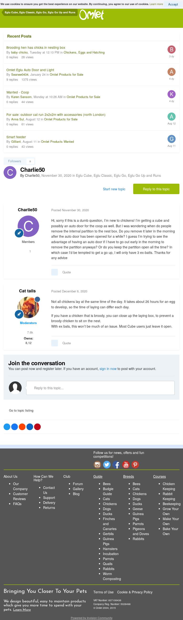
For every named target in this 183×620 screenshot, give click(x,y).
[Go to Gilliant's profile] (172, 139)
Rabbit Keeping (169, 496)
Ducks (107, 513)
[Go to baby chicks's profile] (172, 49)
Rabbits (108, 568)
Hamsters (110, 548)
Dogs (107, 508)
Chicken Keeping (169, 486)
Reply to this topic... (48, 387)
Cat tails (27, 291)
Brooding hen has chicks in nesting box (35, 47)
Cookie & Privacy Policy (134, 592)
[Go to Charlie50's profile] (10, 172)
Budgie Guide (108, 491)
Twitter (107, 464)
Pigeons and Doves (141, 531)
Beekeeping (172, 503)
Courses (159, 476)
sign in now (108, 368)
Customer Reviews (20, 496)
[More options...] (171, 210)
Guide (97, 476)
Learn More (22, 610)
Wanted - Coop (17, 92)
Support (49, 497)
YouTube (126, 464)
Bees (107, 483)
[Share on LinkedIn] (29, 426)
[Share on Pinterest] (37, 426)
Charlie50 (27, 210)
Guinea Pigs (108, 541)
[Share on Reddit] (22, 426)
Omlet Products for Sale (66, 74)
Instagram (97, 464)
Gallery (78, 488)
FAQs (17, 503)
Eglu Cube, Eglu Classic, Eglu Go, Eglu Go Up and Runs (118, 175)
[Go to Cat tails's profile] (28, 307)
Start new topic (114, 189)
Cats (106, 498)
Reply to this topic (156, 189)
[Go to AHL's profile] (172, 72)
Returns (49, 507)
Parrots (108, 558)
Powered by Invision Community (91, 618)
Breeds (128, 476)
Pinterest (135, 464)
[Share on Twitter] (7, 426)
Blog (76, 493)
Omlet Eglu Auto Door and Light (30, 69)
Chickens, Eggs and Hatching (84, 52)
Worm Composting (112, 576)
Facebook (116, 464)
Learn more (156, 4)
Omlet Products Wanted (57, 141)
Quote (66, 272)
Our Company (20, 486)
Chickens (110, 503)
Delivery (49, 502)
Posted (70, 210)
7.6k (29, 332)
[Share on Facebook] (14, 426)
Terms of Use (103, 592)
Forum (78, 483)
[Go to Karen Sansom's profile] (172, 94)
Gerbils (108, 533)
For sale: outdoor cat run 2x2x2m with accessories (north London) (56, 114)
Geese (138, 508)
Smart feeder (16, 136)
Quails (107, 563)
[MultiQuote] (54, 272)
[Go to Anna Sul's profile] (172, 117)
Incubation (111, 553)
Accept (173, 4)
